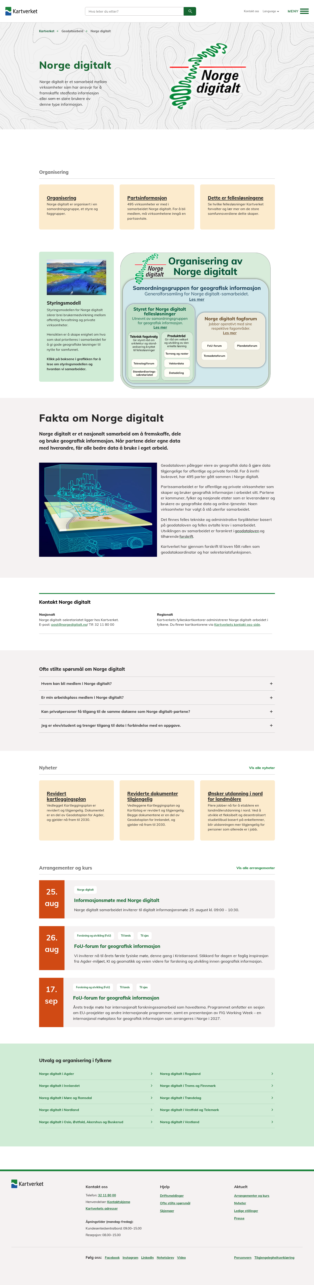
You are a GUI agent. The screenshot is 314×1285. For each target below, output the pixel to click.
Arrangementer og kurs (251, 1196)
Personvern (242, 1258)
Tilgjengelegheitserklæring (274, 1258)
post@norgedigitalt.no (69, 624)
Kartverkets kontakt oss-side (237, 624)
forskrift (186, 536)
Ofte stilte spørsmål (175, 1203)
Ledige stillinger (246, 1211)
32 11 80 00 (107, 1195)
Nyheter (240, 1203)
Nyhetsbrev (165, 1258)
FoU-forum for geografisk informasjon (117, 946)
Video (181, 1258)
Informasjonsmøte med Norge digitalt (116, 900)
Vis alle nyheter (262, 768)
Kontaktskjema (118, 1202)
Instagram (130, 1258)
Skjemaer (167, 1211)
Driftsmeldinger (172, 1196)
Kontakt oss (251, 11)
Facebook (112, 1258)
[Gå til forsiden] (21, 11)
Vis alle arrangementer (255, 868)
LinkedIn (147, 1258)
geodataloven (247, 530)
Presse (239, 1218)
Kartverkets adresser (102, 1208)
